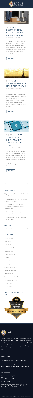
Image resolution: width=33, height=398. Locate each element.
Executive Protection (9, 248)
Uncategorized (8, 283)
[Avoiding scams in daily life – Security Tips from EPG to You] (16, 126)
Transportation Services (10, 280)
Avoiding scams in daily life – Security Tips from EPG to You (15, 140)
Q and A (6, 257)
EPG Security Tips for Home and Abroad (16, 83)
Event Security (8, 244)
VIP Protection (8, 286)
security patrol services (10, 270)
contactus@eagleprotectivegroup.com (14, 385)
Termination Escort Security (11, 277)
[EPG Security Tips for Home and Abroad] (16, 73)
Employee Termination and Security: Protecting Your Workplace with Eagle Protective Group (14, 206)
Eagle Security (8, 241)
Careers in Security (9, 238)
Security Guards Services (10, 267)
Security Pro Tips (12, 37)
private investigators (9, 254)
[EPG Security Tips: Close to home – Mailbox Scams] (16, 17)
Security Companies (9, 260)
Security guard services (10, 264)
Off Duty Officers (8, 251)
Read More (11, 58)
